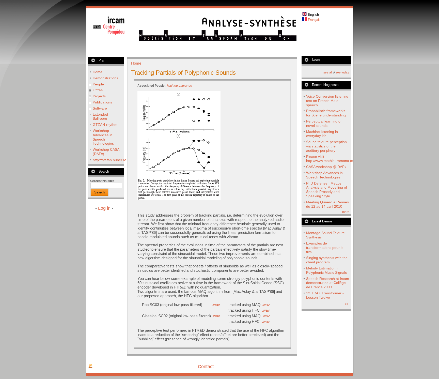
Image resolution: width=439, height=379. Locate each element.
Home (97, 72)
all (346, 304)
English (313, 15)
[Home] (217, 39)
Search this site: (102, 181)
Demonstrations (105, 78)
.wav (216, 304)
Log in (104, 208)
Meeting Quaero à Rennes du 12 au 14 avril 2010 (327, 204)
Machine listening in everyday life (322, 134)
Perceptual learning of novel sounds (323, 123)
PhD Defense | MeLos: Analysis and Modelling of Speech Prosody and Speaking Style (326, 189)
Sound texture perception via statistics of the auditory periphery (326, 146)
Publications (102, 102)
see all (328, 72)
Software (100, 108)
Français (314, 20)
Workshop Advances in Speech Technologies (103, 137)
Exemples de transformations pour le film (324, 247)
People (98, 84)
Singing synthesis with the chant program (327, 260)
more (345, 212)
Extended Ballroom (100, 116)
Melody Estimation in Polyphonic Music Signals (326, 270)
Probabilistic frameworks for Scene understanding (326, 113)
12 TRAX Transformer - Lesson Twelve (325, 295)
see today (342, 72)
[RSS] (90, 366)
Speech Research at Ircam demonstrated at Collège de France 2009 (327, 283)
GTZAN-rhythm (105, 125)
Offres (98, 90)
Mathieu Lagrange (179, 85)
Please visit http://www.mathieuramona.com (331, 159)
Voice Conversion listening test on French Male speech (327, 100)
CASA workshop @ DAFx (326, 167)
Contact (206, 366)
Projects (99, 96)
